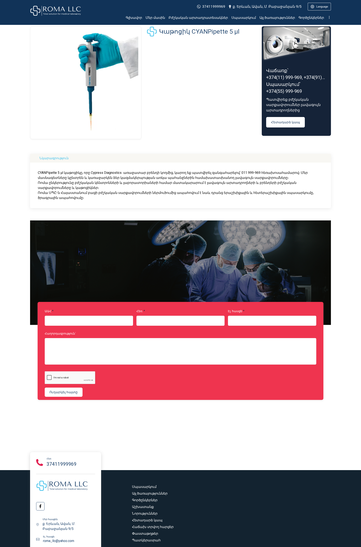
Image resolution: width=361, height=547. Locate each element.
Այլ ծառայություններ (277, 18)
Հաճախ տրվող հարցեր (153, 527)
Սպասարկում (243, 18)
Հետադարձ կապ (285, 122)
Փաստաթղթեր (145, 534)
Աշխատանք (143, 507)
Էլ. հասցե (235, 311)
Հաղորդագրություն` (60, 333)
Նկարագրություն (54, 158)
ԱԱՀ (48, 311)
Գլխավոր (134, 18)
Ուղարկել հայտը (64, 392)
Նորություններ (145, 513)
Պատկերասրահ (146, 540)
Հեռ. (139, 311)
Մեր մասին (155, 18)
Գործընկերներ (311, 18)
